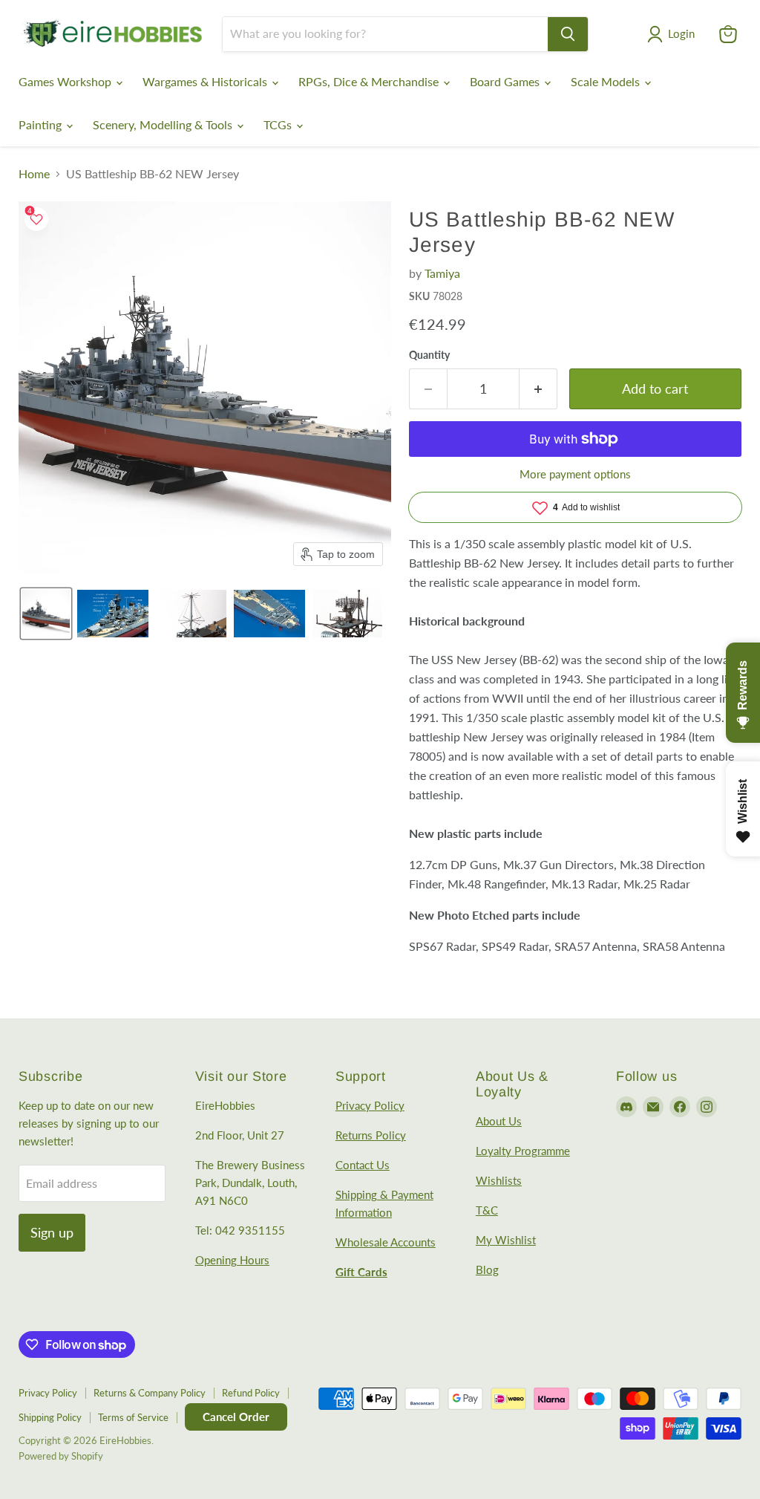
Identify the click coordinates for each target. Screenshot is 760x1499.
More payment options (575, 474)
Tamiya (442, 273)
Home (34, 174)
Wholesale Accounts (385, 1242)
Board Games (506, 81)
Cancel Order (236, 1416)
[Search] (568, 34)
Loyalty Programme (523, 1150)
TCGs (279, 124)
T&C (487, 1210)
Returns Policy (370, 1135)
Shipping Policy (50, 1417)
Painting (42, 124)
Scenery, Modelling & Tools (164, 124)
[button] (674, 34)
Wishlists (499, 1180)
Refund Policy (251, 1393)
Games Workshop (66, 81)
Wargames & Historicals (206, 81)
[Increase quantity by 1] (538, 388)
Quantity (429, 355)
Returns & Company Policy (150, 1393)
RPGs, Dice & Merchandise (370, 81)
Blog (487, 1269)
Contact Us (362, 1164)
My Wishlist (506, 1239)
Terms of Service (133, 1417)
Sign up (51, 1232)
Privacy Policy (369, 1105)
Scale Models (607, 81)
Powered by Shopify (61, 1456)
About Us (499, 1121)
